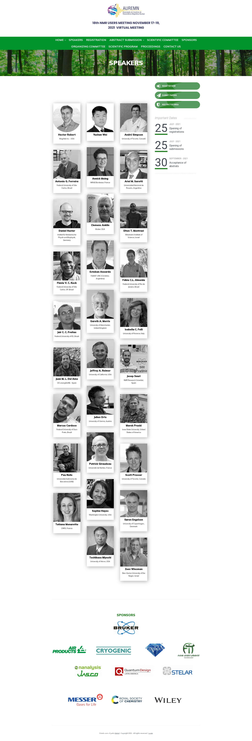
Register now (168, 86)
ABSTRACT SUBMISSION (125, 40)
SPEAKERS (76, 40)
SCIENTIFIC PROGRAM (123, 46)
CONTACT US (172, 46)
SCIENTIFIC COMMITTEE (162, 40)
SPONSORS (189, 40)
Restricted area (170, 105)
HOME (59, 40)
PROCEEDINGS (150, 46)
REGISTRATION (96, 40)
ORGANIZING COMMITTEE (88, 46)
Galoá (117, 733)
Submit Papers (169, 95)
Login (150, 733)
